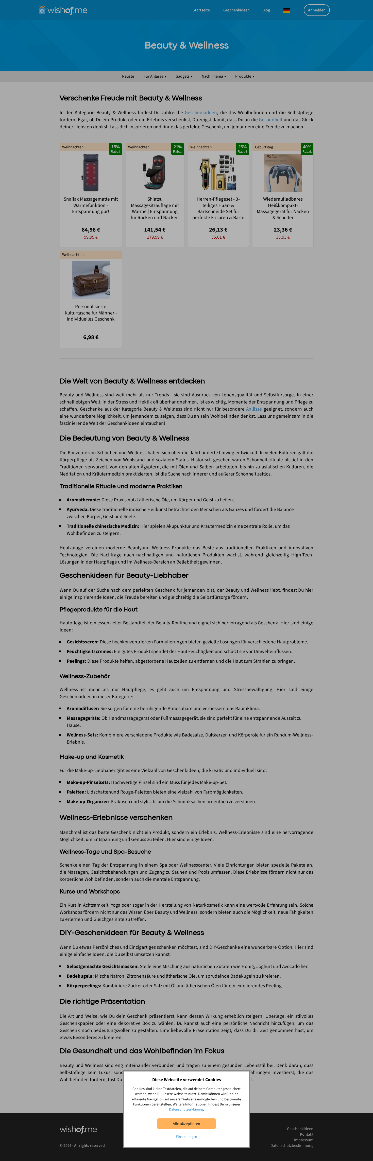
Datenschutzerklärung (186, 1109)
